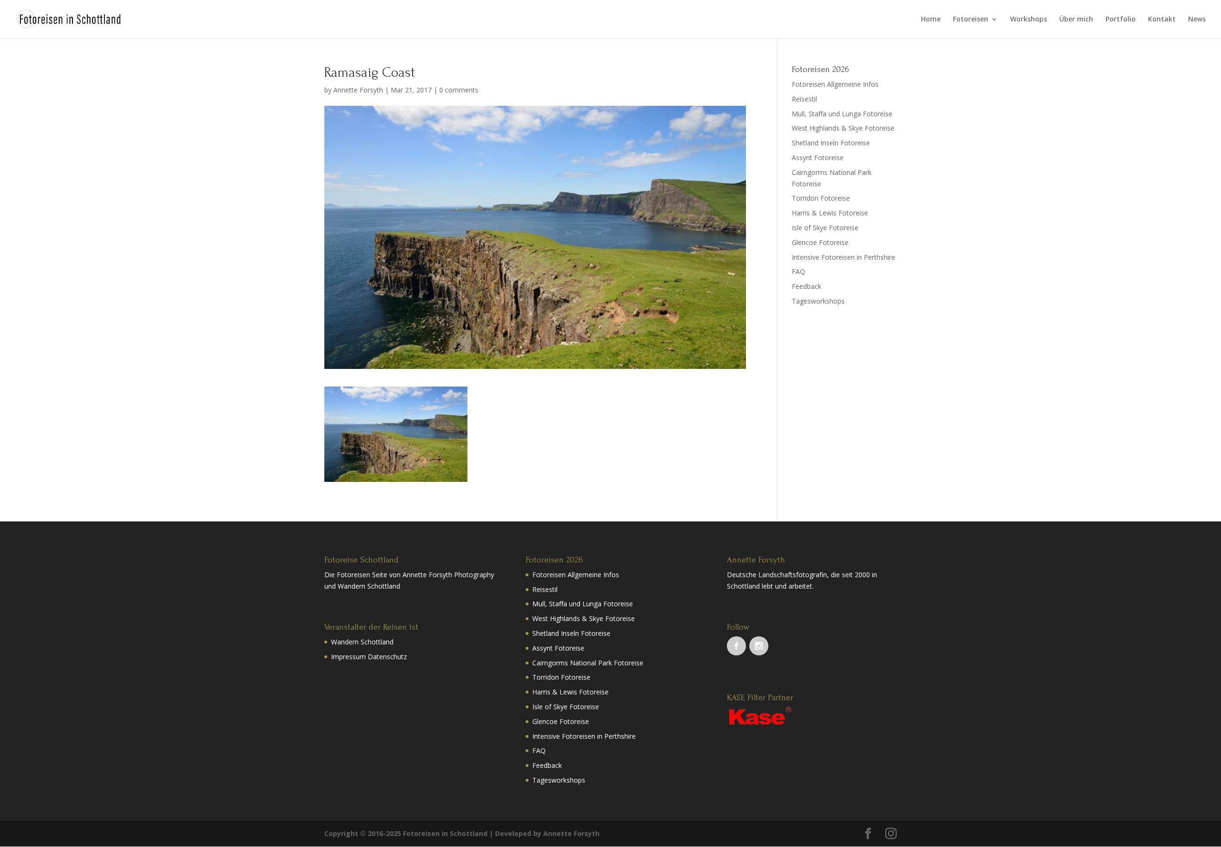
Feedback (806, 286)
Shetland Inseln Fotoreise (831, 142)
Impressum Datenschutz (369, 656)
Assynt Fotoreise (818, 157)
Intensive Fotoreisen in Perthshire (843, 257)
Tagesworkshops (818, 301)
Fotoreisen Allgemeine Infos (835, 84)
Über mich (1076, 19)
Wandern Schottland (362, 641)
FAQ (798, 271)
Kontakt (1162, 19)
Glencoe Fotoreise (820, 242)
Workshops (1028, 19)
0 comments (458, 89)
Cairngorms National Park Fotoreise (587, 662)
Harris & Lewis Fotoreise (830, 212)
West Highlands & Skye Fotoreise (843, 128)
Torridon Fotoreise (821, 198)
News (1197, 19)
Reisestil (804, 98)
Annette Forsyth (358, 89)
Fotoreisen (970, 19)
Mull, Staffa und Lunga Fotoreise (842, 113)
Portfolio (1121, 19)
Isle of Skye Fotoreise (825, 227)
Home (931, 19)
